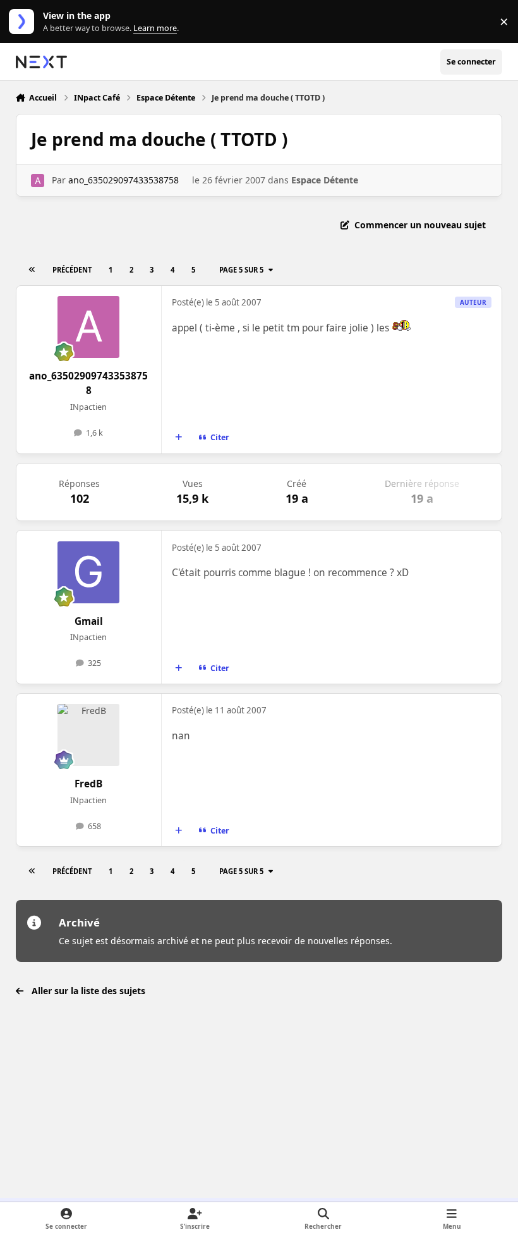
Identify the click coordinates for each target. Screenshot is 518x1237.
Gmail (89, 621)
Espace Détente (324, 180)
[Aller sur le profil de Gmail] (88, 572)
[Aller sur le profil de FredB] (88, 735)
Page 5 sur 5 (241, 269)
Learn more (24, 22)
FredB (88, 784)
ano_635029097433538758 (123, 180)
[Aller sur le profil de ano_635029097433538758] (37, 180)
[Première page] (32, 270)
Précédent (72, 269)
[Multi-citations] (178, 438)
